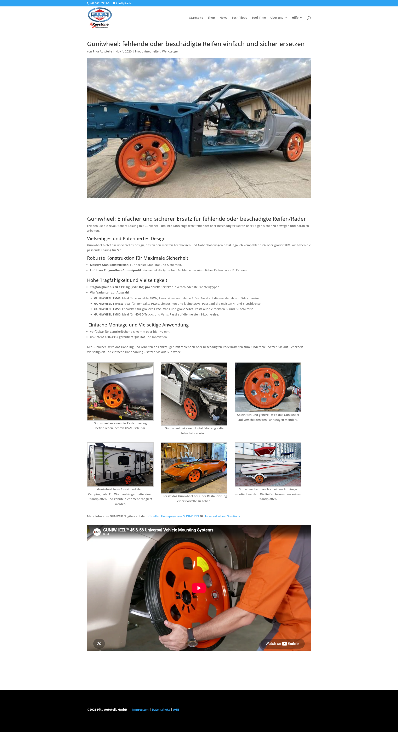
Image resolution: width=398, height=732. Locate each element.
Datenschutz (161, 709)
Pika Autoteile (102, 51)
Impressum (140, 709)
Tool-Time (259, 17)
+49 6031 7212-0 (99, 3)
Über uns (276, 17)
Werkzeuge (170, 51)
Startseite (196, 17)
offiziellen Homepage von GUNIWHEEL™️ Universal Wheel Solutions (193, 516)
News (223, 17)
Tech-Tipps (239, 17)
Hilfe (295, 17)
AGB (176, 709)
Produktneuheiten (147, 51)
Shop (211, 17)
